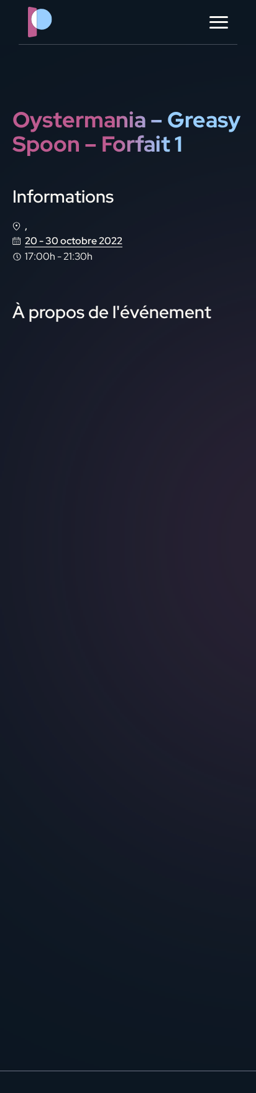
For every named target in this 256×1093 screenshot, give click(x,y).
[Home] (65, 22)
